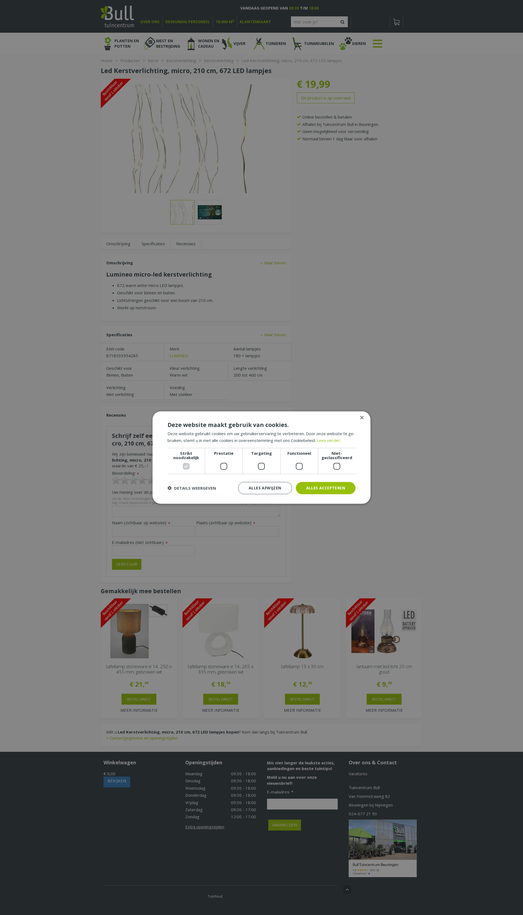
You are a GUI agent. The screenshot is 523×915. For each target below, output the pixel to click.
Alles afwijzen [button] (265, 487)
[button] (192, 488)
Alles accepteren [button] (325, 487)
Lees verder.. (329, 440)
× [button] (362, 418)
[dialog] (261, 457)
